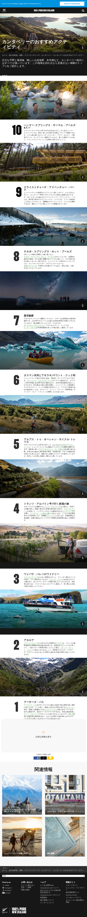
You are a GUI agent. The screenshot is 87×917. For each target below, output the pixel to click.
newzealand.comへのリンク (50, 895)
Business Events (71, 895)
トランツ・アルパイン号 (52, 507)
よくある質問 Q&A (47, 885)
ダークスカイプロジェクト (34, 325)
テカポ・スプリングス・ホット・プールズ (40, 257)
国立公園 (71, 714)
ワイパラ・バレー (55, 579)
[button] (4, 10)
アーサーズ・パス (30, 705)
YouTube (7, 893)
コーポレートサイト (73, 898)
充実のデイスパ (30, 266)
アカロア (59, 643)
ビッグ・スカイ (30, 328)
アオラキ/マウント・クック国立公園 (53, 449)
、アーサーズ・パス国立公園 (39, 513)
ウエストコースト (51, 709)
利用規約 (43, 898)
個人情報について (47, 900)
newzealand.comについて (49, 888)
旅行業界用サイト (72, 892)
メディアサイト (72, 885)
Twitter (7, 885)
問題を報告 (25, 890)
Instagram (8, 888)
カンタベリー (70, 707)
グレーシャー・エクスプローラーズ (40, 381)
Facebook (8, 890)
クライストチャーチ (31, 577)
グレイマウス (51, 516)
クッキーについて (47, 903)
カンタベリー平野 (68, 511)
